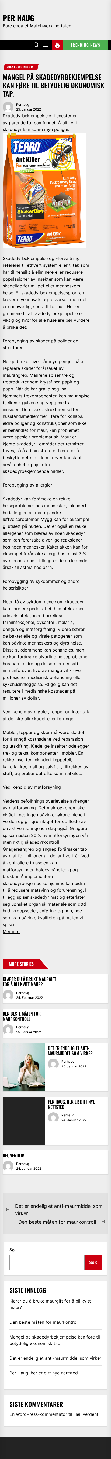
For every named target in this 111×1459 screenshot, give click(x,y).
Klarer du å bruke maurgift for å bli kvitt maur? (29, 982)
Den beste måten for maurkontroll (22, 1016)
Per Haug (18, 17)
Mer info (11, 931)
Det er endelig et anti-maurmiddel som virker (70, 1050)
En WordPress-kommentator (38, 1414)
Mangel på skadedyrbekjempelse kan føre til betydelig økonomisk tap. (54, 1340)
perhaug (22, 105)
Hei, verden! (13, 1155)
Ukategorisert (21, 66)
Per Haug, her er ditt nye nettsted (71, 1104)
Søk (13, 1249)
